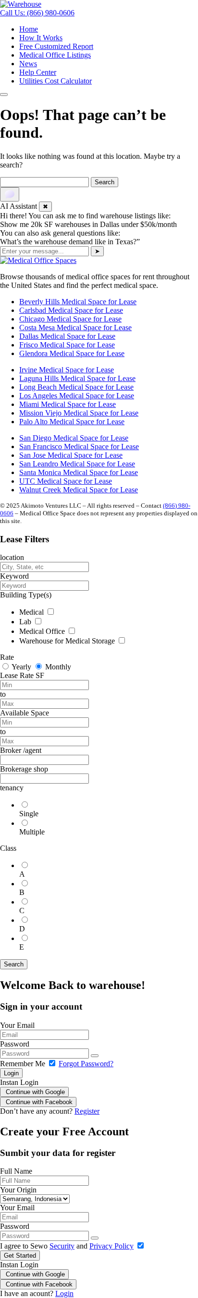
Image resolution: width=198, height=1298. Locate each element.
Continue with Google (34, 1092)
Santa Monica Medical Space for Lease (78, 472)
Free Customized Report (56, 46)
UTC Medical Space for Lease (65, 481)
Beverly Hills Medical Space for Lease (77, 302)
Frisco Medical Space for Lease (67, 345)
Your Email (17, 1025)
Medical (32, 612)
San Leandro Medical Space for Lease (77, 464)
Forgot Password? (86, 1064)
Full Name (16, 1171)
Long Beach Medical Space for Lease (76, 387)
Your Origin (18, 1190)
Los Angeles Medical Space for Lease (76, 396)
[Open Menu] (4, 94)
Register (86, 1111)
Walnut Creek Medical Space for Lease (78, 490)
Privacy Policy (111, 1246)
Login (11, 1073)
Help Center (37, 72)
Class (8, 848)
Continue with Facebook (38, 1102)
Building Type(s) (25, 595)
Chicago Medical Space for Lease (70, 319)
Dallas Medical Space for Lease (67, 336)
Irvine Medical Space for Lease (66, 370)
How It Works (40, 38)
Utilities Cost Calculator (55, 81)
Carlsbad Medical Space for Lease (71, 310)
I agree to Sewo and (67, 1246)
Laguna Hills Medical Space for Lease (77, 378)
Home (28, 29)
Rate (7, 657)
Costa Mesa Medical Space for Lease (75, 327)
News (28, 64)
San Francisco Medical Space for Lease (79, 446)
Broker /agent (20, 750)
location (12, 557)
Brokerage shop (24, 769)
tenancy (12, 788)
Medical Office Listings (55, 55)
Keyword (14, 576)
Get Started (20, 1255)
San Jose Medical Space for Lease (71, 455)
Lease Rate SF (22, 675)
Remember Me (23, 1064)
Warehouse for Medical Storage (68, 641)
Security (62, 1246)
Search (14, 964)
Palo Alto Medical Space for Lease (71, 421)
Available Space (24, 713)
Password (14, 1044)
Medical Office (43, 631)
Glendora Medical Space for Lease (71, 353)
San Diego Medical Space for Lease (73, 438)
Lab (26, 622)
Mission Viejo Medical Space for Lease (78, 413)
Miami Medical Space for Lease (67, 404)
